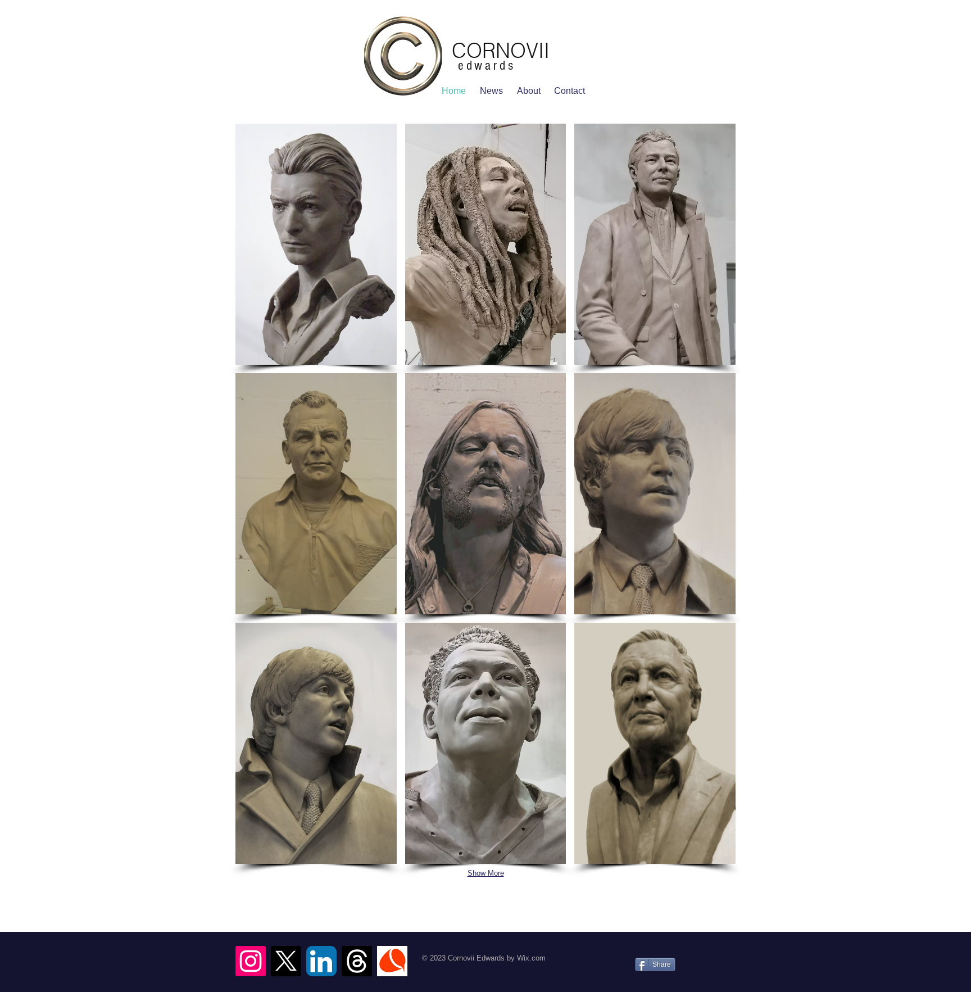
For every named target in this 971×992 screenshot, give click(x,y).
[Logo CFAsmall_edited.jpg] (392, 961)
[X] (286, 961)
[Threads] (357, 961)
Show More (486, 873)
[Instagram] (250, 961)
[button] (316, 244)
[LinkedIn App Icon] (321, 961)
